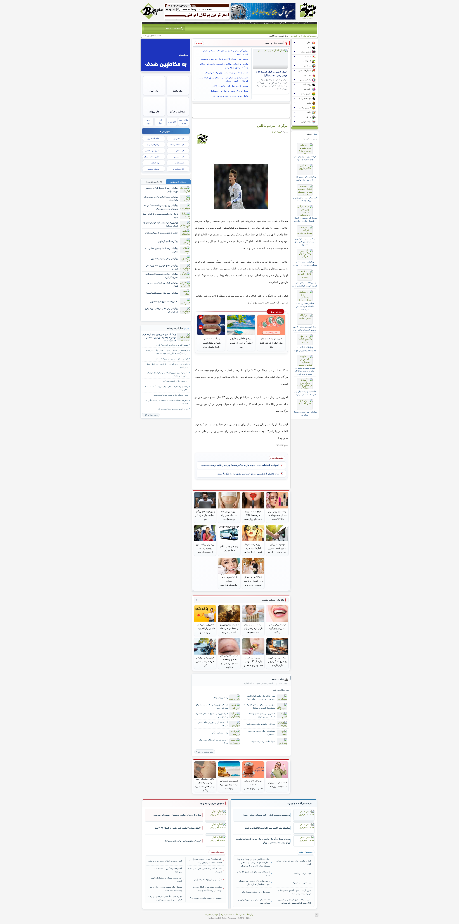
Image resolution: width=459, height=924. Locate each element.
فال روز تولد (160, 121)
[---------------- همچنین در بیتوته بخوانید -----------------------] (212, 803)
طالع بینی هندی (183, 121)
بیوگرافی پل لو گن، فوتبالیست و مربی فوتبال (162, 284)
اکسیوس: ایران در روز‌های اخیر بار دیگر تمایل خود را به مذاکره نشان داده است (167, 374)
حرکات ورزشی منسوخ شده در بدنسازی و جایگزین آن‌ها (211, 715)
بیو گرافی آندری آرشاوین (168, 241)
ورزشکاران (295, 36)
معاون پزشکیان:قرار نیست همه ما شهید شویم (170, 395)
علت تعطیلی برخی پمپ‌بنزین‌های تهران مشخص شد (254, 901)
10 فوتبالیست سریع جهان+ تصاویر (164, 301)
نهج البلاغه (155, 163)
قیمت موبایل (179, 157)
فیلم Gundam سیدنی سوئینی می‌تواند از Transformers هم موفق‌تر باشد (206, 860)
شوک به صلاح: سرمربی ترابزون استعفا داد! (229, 91)
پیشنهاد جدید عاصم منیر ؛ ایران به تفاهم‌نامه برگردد (267, 828)
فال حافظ (178, 91)
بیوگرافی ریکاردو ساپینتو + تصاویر (164, 258)
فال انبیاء (154, 91)
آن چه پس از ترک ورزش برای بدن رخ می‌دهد (212, 723)
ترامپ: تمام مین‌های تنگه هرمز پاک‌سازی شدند (253, 873)
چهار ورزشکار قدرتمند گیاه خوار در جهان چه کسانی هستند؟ (160, 224)
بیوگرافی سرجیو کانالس (272, 125)
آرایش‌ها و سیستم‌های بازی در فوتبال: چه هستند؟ (305, 199)
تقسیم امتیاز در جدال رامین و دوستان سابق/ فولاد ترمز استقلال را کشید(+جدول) (223, 79)
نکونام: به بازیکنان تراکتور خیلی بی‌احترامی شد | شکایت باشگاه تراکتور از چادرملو (223, 66)
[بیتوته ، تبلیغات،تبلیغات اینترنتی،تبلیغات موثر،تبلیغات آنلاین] (197, 12)
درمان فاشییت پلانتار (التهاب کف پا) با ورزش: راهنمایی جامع (304, 284)
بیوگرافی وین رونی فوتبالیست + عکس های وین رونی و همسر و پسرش (160, 206)
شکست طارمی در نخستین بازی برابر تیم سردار (226, 72)
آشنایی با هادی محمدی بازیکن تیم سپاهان (161, 233)
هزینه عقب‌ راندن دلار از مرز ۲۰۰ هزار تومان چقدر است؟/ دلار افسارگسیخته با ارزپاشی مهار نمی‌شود (166, 351)
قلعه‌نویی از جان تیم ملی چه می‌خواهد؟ (206, 898)
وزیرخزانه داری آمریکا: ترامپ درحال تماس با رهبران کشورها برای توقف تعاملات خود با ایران (263, 841)
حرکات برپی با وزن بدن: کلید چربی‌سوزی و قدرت (304, 157)
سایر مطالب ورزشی (205, 752)
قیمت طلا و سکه (177, 144)
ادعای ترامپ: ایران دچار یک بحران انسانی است (293, 862)
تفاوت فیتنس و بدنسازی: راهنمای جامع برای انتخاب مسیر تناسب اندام (304, 371)
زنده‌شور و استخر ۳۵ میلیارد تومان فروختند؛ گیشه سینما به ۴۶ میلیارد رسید (165, 387)
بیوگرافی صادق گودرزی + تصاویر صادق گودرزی (162, 267)
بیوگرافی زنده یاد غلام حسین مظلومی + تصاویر (161, 249)
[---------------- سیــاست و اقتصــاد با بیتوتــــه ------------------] (299, 803)
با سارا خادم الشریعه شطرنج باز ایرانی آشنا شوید (160, 215)
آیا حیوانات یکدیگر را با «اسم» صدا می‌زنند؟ (168, 870)
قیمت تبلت (179, 163)
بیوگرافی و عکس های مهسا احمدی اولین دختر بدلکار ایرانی (161, 275)
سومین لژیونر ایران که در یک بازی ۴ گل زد (229, 86)
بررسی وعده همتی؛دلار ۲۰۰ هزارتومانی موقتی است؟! (266, 815)
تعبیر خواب (148, 121)
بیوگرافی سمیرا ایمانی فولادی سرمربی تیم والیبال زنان (161, 198)
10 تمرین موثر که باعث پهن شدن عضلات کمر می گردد (261, 715)
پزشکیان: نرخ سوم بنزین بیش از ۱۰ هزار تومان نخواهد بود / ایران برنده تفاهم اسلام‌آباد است (159, 337)
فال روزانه (154, 111)
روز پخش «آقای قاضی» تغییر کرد (175, 381)
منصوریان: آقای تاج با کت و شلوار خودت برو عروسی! (224, 59)
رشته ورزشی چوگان (220, 733)
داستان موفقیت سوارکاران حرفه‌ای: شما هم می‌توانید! (305, 392)
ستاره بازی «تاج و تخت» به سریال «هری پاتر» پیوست (177, 815)
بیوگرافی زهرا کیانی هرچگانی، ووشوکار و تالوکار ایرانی (161, 310)
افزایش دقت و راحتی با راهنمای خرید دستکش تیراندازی (304, 306)
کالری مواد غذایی (152, 150)
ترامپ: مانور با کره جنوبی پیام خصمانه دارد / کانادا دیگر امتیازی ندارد (254, 882)
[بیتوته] (152, 18)
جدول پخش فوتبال (151, 157)
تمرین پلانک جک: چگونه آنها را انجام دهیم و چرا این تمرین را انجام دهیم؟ (261, 697)
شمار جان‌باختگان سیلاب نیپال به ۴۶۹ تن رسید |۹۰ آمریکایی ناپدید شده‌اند (166, 401)
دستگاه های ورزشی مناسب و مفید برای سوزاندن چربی (212, 706)
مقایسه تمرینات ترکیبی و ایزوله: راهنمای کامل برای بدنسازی (304, 242)
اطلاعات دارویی (152, 138)
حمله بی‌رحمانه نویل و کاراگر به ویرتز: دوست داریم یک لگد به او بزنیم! (207, 888)
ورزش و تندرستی (309, 36)
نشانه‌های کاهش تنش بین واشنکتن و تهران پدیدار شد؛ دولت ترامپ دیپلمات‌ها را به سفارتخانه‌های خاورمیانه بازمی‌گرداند (253, 862)
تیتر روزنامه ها (178, 169)
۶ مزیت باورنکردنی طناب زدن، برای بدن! (213, 741)
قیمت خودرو (179, 138)
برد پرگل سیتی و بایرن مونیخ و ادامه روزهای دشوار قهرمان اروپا (225, 52)
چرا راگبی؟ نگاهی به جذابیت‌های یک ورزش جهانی (304, 348)
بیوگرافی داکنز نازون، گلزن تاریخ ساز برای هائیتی (305, 178)
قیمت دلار (180, 150)
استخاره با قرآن (178, 111)
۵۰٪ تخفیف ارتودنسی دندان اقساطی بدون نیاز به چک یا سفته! (248, 473)
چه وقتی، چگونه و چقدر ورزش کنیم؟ (260, 724)
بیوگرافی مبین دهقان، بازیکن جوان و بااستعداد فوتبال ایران (305, 328)
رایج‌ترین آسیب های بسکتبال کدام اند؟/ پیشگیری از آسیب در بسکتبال (259, 706)
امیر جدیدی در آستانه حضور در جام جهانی (165, 861)
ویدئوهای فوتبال (152, 144)
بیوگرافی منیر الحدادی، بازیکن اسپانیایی (305, 413)
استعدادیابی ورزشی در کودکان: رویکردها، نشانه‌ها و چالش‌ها (304, 219)
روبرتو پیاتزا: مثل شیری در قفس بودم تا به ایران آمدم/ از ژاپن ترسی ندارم (165, 898)
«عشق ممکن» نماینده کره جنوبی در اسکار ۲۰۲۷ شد (178, 828)
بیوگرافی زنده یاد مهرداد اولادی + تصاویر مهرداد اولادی (161, 189)
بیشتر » (199, 43)
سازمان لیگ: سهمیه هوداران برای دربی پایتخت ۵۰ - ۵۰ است (166, 888)
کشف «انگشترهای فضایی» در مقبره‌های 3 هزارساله (205, 870)
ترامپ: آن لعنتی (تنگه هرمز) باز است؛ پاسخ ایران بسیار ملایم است (167, 365)
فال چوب (172, 122)
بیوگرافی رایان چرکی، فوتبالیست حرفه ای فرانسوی (305, 263)
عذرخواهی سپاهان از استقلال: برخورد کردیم (166, 879)
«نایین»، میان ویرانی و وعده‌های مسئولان (183, 840)
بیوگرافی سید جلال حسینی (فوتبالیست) (162, 293)
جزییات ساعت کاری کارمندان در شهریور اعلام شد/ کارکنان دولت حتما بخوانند (294, 901)
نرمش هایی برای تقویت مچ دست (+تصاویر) (261, 732)
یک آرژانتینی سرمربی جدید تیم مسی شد (230, 96)
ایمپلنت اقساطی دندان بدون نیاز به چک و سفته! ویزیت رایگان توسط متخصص (240, 465)
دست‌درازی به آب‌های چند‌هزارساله (256, 892)
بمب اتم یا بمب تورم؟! (302, 883)
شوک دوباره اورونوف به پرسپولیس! (207, 879)
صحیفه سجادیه (153, 169)
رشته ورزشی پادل (220, 697)
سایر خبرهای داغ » (151, 415)
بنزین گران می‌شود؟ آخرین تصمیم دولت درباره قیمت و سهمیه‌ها (294, 892)
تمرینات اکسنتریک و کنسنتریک (263, 741)
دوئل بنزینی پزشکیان (302, 873)
